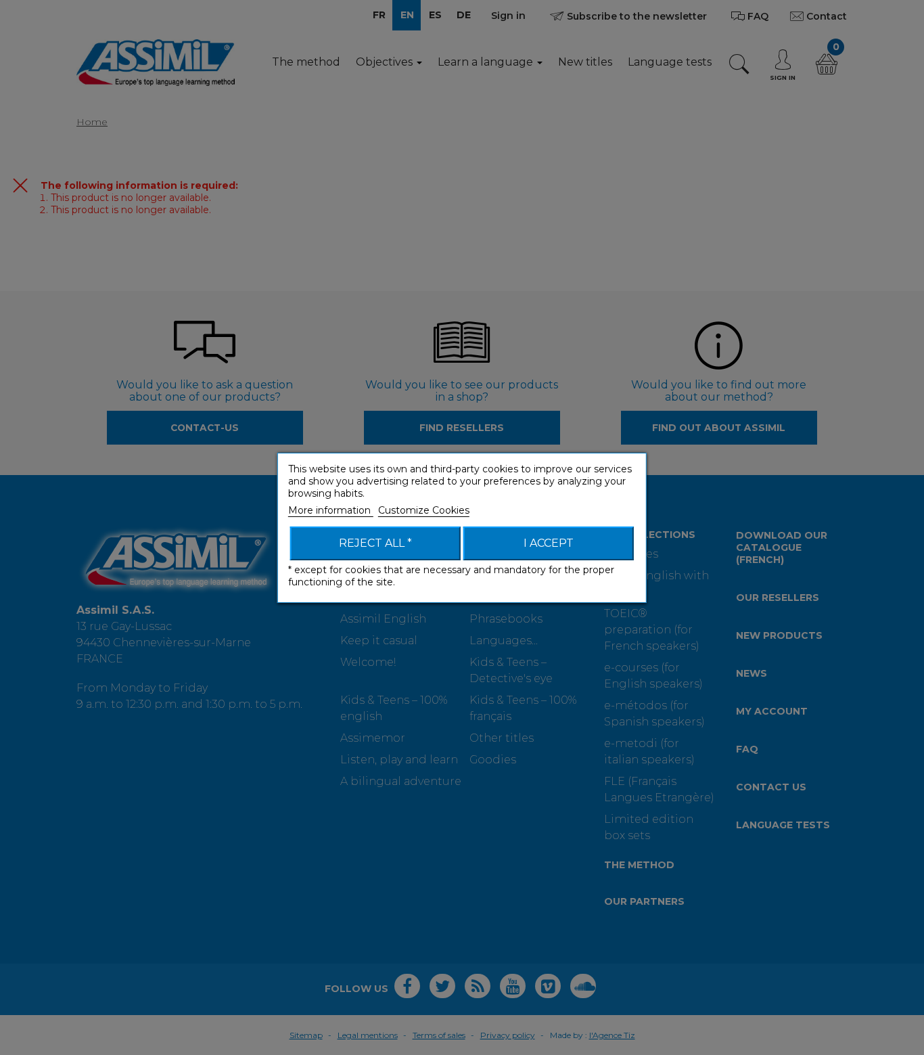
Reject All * (375, 543)
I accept (549, 543)
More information (330, 510)
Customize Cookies (423, 510)
